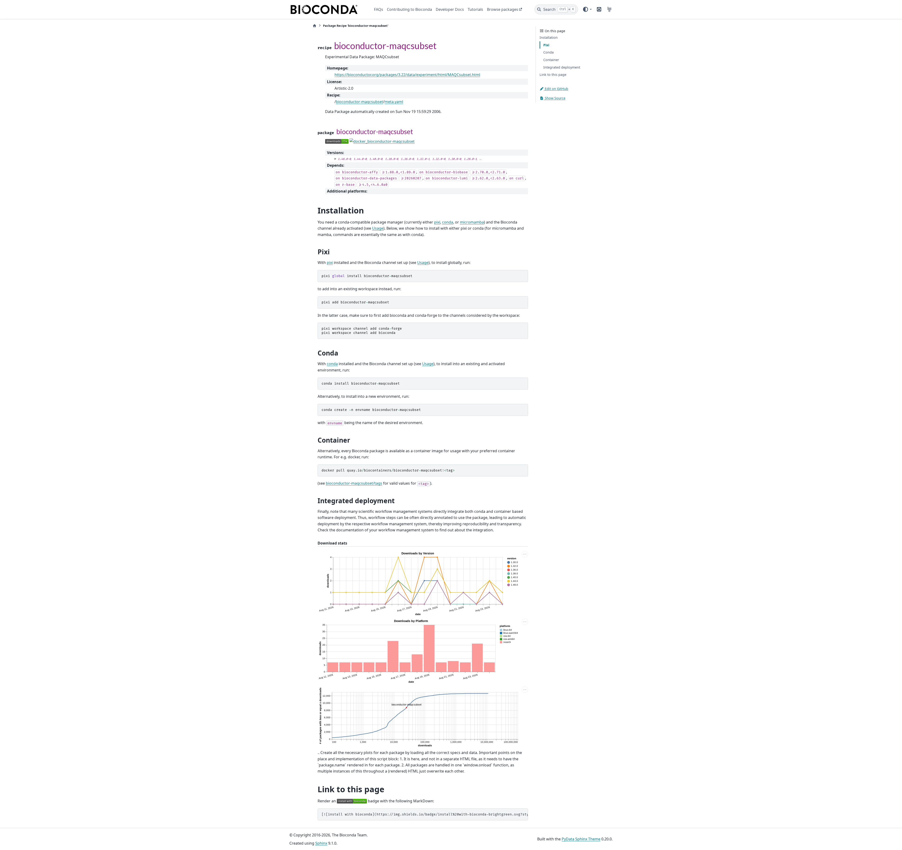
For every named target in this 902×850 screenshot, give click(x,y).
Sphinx (321, 843)
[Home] (314, 25)
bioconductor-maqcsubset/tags (354, 483)
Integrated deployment (561, 67)
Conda (548, 52)
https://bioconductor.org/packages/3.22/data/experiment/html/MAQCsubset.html (407, 74)
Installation (549, 37)
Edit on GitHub (556, 88)
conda (447, 222)
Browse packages (502, 9)
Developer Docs (450, 9)
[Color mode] (587, 9)
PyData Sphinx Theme (581, 839)
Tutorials (475, 9)
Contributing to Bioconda (409, 9)
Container (551, 60)
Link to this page (553, 75)
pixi (437, 222)
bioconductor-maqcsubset (359, 101)
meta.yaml (394, 101)
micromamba (472, 222)
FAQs (378, 9)
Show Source (554, 98)
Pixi (546, 45)
